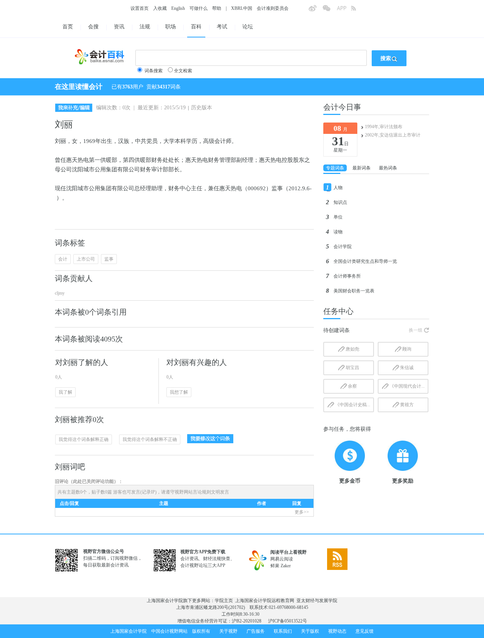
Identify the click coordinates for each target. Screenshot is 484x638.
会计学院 (343, 246)
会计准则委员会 (273, 8)
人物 (338, 187)
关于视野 (228, 631)
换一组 (415, 330)
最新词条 (361, 168)
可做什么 (198, 8)
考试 (222, 26)
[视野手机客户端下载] (344, 10)
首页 (67, 26)
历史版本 (201, 107)
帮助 (216, 8)
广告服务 (256, 631)
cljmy (60, 293)
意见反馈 (364, 631)
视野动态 (337, 631)
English (178, 8)
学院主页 (224, 600)
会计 (62, 259)
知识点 (340, 202)
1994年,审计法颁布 (383, 126)
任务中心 (338, 311)
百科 (196, 26)
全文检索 (183, 70)
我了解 (65, 392)
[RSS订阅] (358, 10)
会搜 (93, 26)
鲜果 (274, 565)
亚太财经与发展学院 (316, 600)
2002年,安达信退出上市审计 (392, 135)
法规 (145, 26)
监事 (108, 259)
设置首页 (139, 8)
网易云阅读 (281, 559)
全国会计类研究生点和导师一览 (365, 261)
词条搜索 (153, 70)
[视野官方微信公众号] (329, 10)
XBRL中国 (241, 8)
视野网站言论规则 (193, 492)
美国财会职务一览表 (354, 290)
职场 (170, 26)
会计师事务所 (347, 276)
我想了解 (179, 392)
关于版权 (310, 631)
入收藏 (160, 8)
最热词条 (388, 168)
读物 (338, 231)
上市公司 (86, 259)
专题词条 (335, 168)
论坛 (247, 26)
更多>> (302, 512)
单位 (338, 217)
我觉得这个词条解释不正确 (150, 439)
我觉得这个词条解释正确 (84, 439)
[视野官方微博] (315, 10)
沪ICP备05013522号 (287, 621)
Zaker (286, 565)
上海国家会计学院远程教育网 (264, 600)
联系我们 (283, 631)
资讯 (119, 26)
